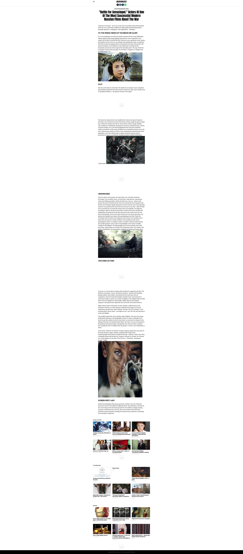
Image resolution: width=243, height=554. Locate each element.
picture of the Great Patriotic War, (113, 38)
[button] (94, 1)
